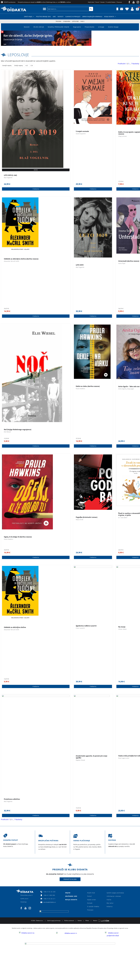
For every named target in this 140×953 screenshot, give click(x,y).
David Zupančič (81, 134)
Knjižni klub (91, 893)
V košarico (36, 189)
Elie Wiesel (7, 432)
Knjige (67, 893)
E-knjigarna (66, 21)
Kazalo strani (91, 900)
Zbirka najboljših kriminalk (92, 16)
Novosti (60, 16)
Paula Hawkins (80, 389)
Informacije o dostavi (114, 896)
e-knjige (101, 27)
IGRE (54, 16)
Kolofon (80, 920)
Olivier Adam (122, 629)
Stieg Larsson (122, 136)
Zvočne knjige (113, 27)
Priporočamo (89, 27)
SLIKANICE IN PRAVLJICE (72, 16)
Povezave (90, 910)
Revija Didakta (109, 16)
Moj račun (110, 903)
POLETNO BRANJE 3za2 (43, 16)
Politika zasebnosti (69, 920)
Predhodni (121, 64)
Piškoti (87, 920)
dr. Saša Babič (122, 517)
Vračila (109, 900)
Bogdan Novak (80, 760)
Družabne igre (71, 896)
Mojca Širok (79, 519)
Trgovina (58, 21)
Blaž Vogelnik (8, 177)
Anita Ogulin (122, 389)
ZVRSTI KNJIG (28, 16)
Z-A (32, 65)
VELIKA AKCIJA (38, 27)
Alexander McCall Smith (11, 261)
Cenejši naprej (6, 65)
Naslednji (135, 64)
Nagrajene (77, 27)
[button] (44, 8)
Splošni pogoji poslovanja (115, 893)
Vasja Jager (130, 389)
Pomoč (89, 896)
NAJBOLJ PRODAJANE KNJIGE (58, 27)
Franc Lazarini (80, 628)
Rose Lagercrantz (123, 758)
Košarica (109, 906)
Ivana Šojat (121, 263)
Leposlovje (75, 21)
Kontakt (89, 903)
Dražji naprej (18, 65)
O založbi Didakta (93, 906)
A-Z (27, 65)
